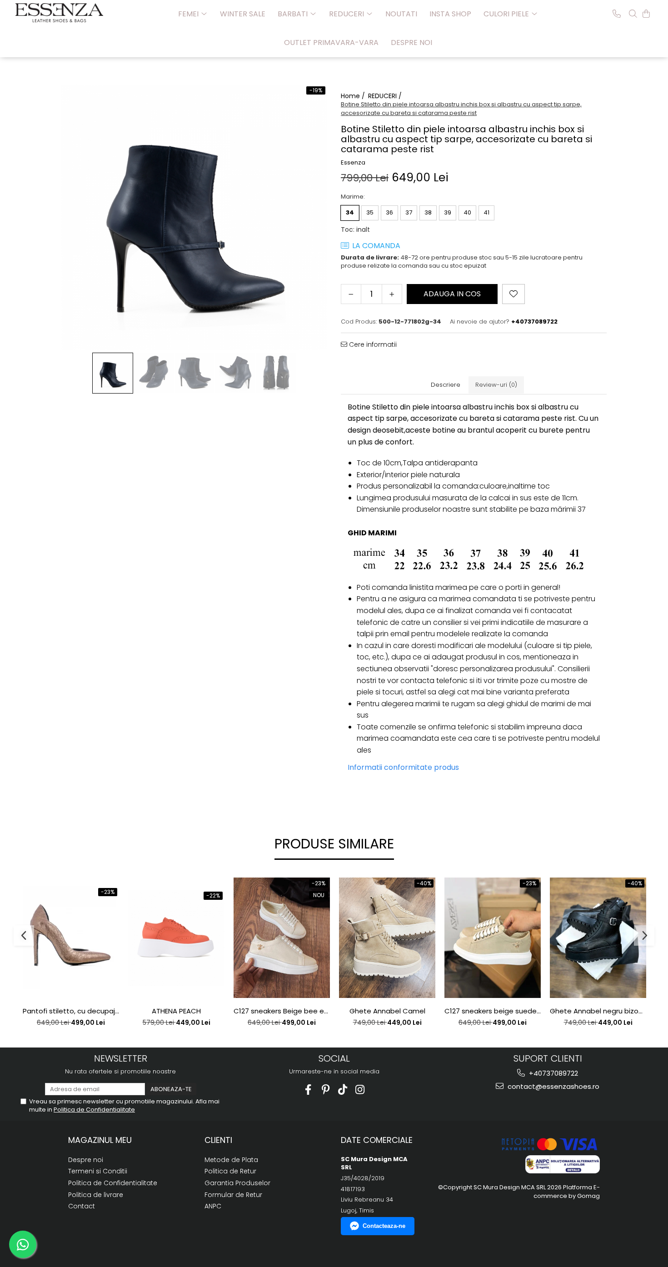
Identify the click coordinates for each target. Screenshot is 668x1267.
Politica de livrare (95, 1194)
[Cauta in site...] (633, 13)
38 (428, 212)
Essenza (353, 163)
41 (486, 212)
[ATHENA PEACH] (176, 938)
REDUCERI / (386, 95)
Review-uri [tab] (496, 384)
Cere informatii (372, 344)
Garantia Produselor (237, 1182)
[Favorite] (513, 294)
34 (350, 212)
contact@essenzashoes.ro (552, 1086)
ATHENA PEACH (176, 1011)
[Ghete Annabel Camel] (387, 938)
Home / (354, 95)
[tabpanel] (194, 217)
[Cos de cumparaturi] (646, 13)
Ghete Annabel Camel (387, 1011)
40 (467, 212)
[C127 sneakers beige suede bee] (492, 938)
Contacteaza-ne (384, 1225)
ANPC (212, 1206)
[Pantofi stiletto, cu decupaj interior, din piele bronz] (71, 937)
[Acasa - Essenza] (60, 12)
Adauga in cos (452, 294)
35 (370, 212)
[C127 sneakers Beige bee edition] (282, 938)
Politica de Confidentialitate (94, 1109)
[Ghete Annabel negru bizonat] (598, 938)
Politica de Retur (230, 1171)
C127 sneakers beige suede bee (492, 1011)
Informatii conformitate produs (403, 767)
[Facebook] (308, 1089)
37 (408, 212)
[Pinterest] (326, 1089)
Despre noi (411, 42)
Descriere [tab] (445, 384)
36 (389, 212)
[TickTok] (343, 1089)
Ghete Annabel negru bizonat (598, 1011)
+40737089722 (552, 1073)
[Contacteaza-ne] (616, 13)
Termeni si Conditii (97, 1171)
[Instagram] (360, 1089)
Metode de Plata (231, 1159)
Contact (81, 1206)
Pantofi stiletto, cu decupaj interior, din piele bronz (71, 1011)
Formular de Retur (233, 1194)
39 (447, 212)
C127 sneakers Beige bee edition (282, 1011)
